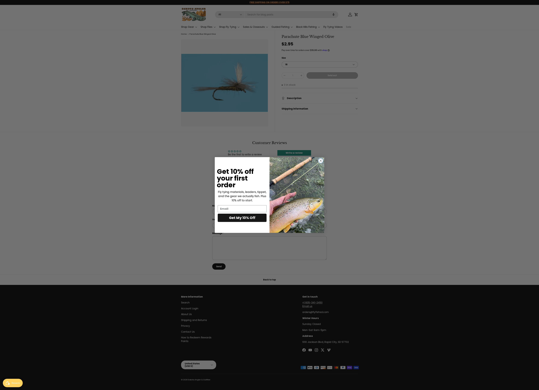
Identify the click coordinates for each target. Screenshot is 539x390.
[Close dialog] (320, 160)
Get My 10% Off (242, 217)
